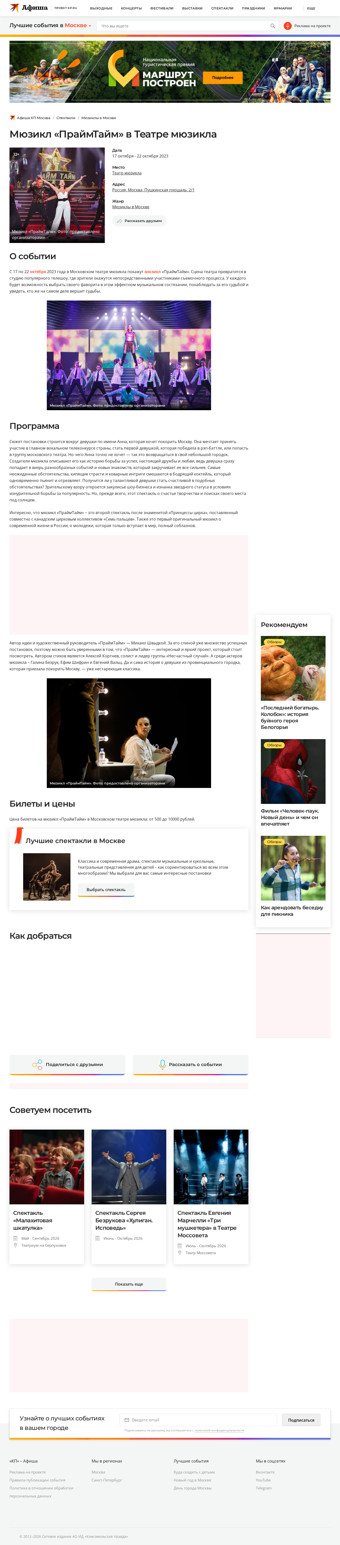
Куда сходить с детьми (194, 1471)
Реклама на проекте (312, 25)
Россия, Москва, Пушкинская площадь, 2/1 (153, 190)
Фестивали (162, 8)
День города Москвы (193, 1487)
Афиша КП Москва (33, 118)
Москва (98, 1471)
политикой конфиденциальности (219, 1430)
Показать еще (129, 1284)
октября (38, 271)
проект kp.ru (66, 8)
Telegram (264, 1487)
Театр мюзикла (127, 173)
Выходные (101, 8)
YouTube (263, 1479)
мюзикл (153, 271)
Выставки (192, 8)
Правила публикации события (37, 1479)
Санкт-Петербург (107, 1479)
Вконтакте (265, 1471)
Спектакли (222, 8)
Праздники (253, 8)
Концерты (131, 8)
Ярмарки (283, 8)
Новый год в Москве (192, 1479)
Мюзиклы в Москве (98, 118)
